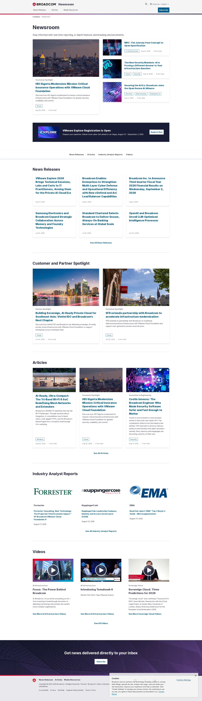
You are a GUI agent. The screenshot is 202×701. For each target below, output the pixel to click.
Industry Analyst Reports (110, 154)
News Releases (76, 154)
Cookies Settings (184, 680)
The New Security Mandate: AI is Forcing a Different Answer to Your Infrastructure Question (143, 65)
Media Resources (72, 680)
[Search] (146, 4)
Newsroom (66, 4)
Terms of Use (90, 690)
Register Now (156, 132)
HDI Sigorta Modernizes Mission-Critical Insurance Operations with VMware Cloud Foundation (63, 87)
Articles (91, 154)
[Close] (195, 675)
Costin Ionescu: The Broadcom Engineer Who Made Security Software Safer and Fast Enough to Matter (145, 406)
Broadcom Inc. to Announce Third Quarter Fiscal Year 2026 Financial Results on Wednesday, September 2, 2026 (147, 185)
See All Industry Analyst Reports (101, 531)
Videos (129, 154)
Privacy (53, 690)
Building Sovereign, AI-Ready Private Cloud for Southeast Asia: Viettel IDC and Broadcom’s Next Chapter (66, 316)
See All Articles (101, 453)
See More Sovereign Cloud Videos (145, 614)
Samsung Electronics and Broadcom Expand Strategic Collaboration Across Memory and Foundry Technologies (54, 220)
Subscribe (163, 10)
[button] (53, 570)
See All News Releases (101, 243)
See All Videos (101, 623)
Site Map (61, 690)
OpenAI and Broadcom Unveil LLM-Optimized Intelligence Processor (143, 217)
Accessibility (43, 690)
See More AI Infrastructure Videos (49, 614)
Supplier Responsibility (74, 690)
